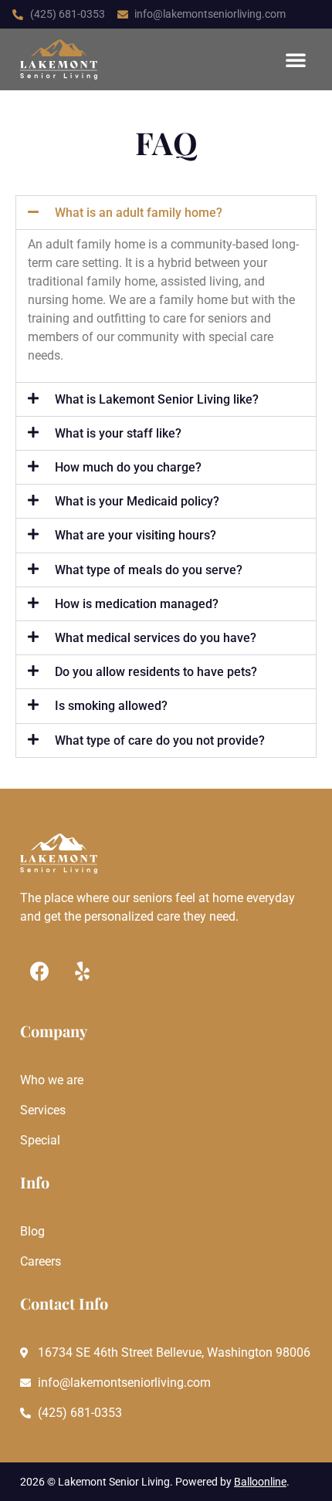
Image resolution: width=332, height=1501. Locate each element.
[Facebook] (39, 971)
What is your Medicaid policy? (137, 501)
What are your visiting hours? (135, 535)
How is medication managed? (137, 604)
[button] (295, 59)
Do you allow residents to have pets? (156, 671)
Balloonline (260, 1482)
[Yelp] (82, 971)
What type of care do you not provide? (160, 740)
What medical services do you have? (155, 637)
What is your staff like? (118, 433)
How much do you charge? (128, 467)
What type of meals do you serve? (148, 570)
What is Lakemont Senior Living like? (157, 399)
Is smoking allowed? (111, 705)
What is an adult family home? (138, 212)
